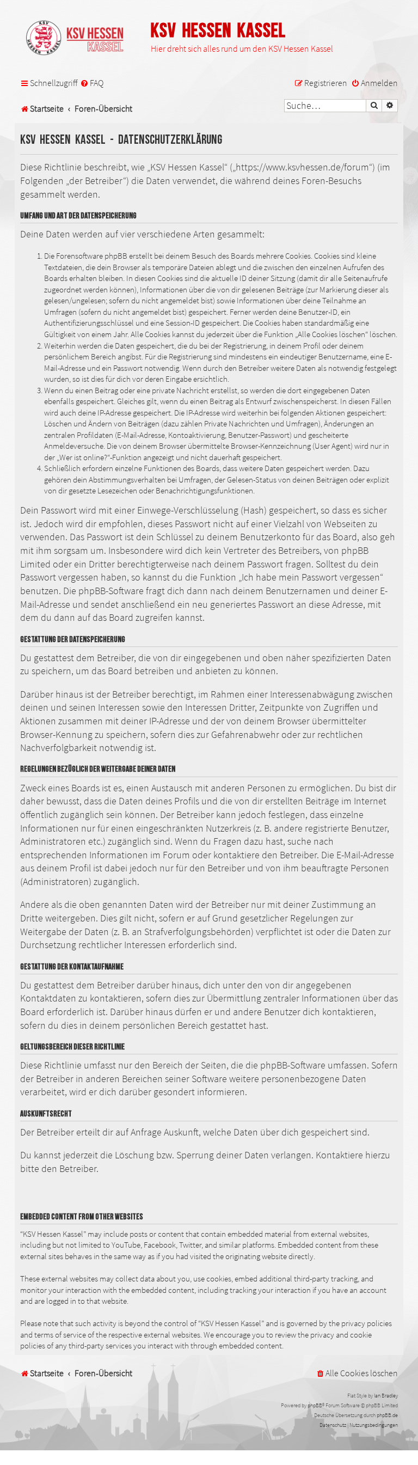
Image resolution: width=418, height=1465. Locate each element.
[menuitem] (91, 83)
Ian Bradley (386, 1395)
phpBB (315, 1405)
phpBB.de (387, 1415)
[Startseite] (80, 38)
